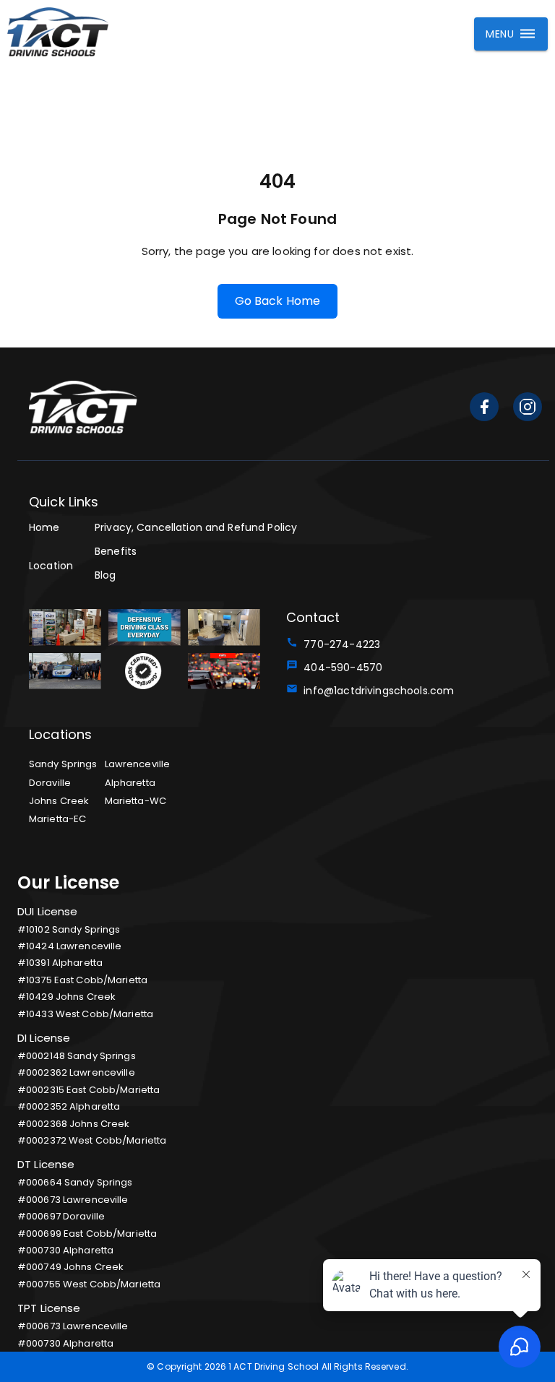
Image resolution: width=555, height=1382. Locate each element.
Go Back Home (278, 301)
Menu (500, 34)
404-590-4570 (340, 667)
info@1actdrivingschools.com (376, 690)
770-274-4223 (339, 644)
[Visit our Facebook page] (484, 409)
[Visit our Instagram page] (527, 409)
